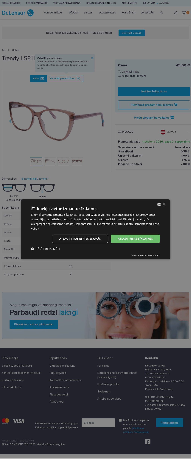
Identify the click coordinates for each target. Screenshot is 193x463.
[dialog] (95, 229)
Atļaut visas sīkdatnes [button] (135, 238)
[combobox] (159, 204)
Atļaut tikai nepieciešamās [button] (80, 238)
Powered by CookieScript (146, 255)
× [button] (164, 204)
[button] (45, 249)
